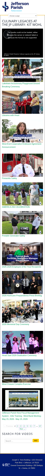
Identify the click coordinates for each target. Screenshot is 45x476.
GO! (35, 440)
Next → (22, 429)
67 (40, 426)
